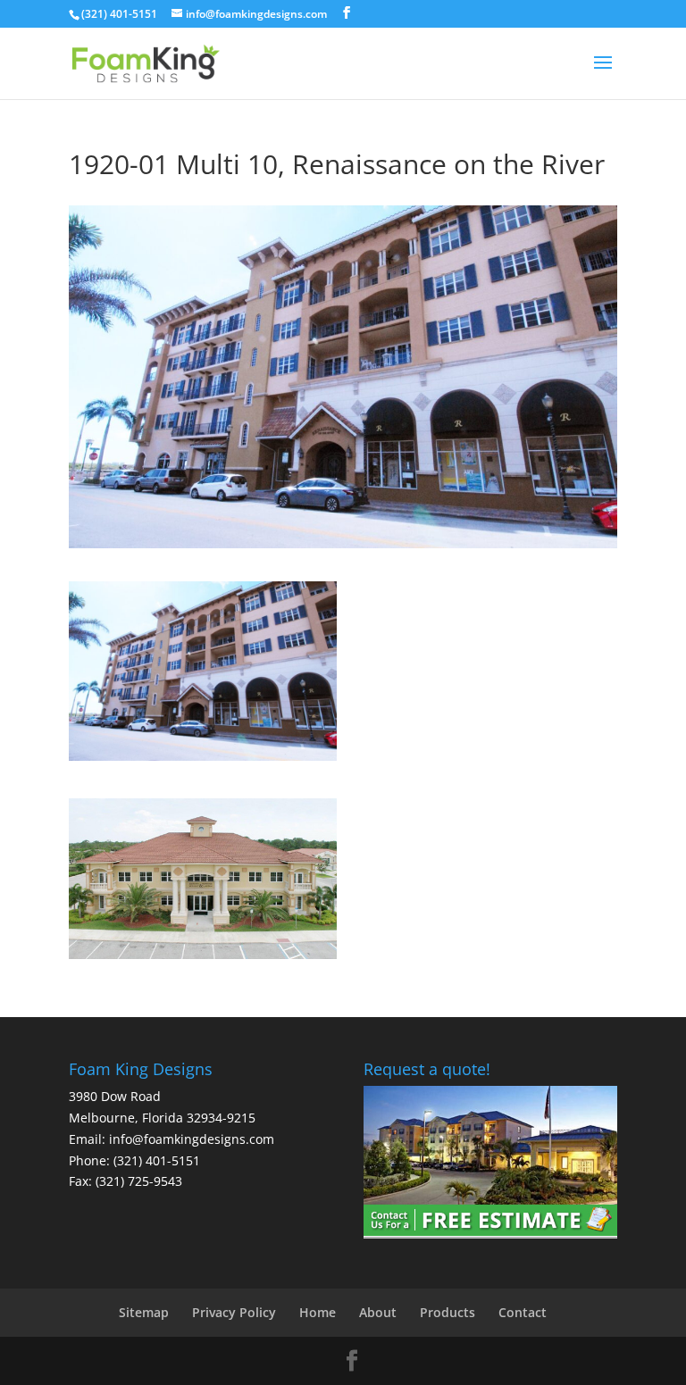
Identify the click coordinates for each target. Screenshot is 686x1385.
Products (447, 1312)
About (378, 1312)
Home (317, 1312)
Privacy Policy (234, 1312)
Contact (522, 1312)
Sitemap (144, 1312)
